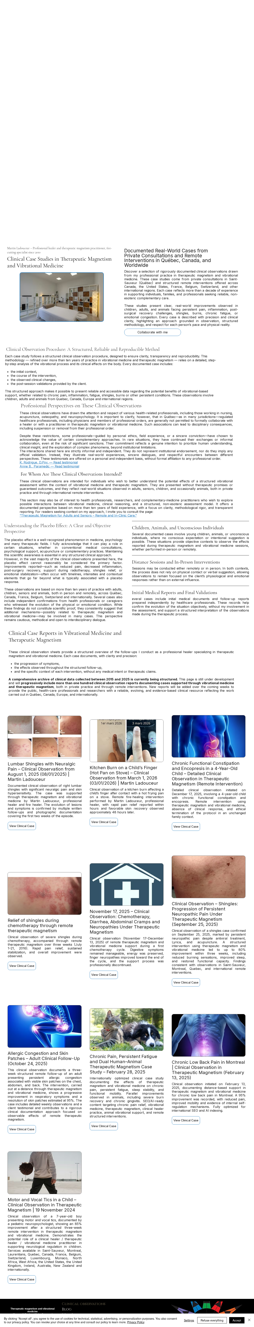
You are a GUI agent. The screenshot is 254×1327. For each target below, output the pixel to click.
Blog (66, 1309)
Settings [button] (189, 1320)
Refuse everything (212, 1320)
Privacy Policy (135, 1322)
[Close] (249, 1320)
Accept (237, 1320)
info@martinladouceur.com (139, 1307)
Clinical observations (83, 1304)
